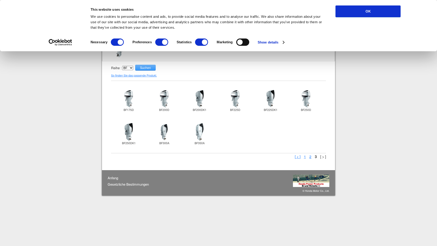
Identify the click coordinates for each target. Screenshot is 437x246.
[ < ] (297, 156)
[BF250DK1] (128, 132)
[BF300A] (164, 132)
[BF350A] (199, 132)
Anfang (113, 178)
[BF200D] (164, 99)
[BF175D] (128, 99)
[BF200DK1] (199, 99)
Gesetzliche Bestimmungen (128, 184)
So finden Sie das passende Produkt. (134, 75)
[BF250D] (306, 99)
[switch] (161, 42)
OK (368, 11)
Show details (268, 42)
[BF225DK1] (270, 99)
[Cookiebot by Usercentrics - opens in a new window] (60, 42)
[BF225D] (235, 99)
